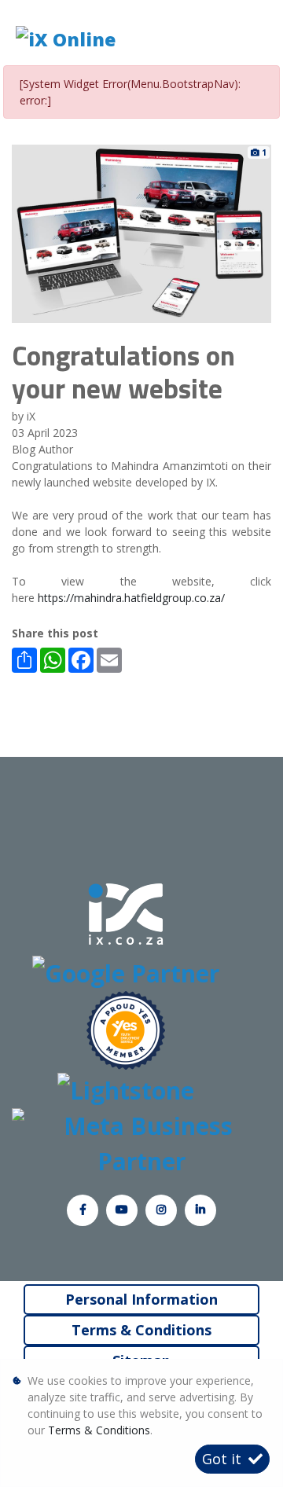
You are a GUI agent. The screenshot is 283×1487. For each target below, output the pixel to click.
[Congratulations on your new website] (141, 232)
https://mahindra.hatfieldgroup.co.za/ (131, 597)
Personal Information (141, 1299)
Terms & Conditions (141, 1329)
